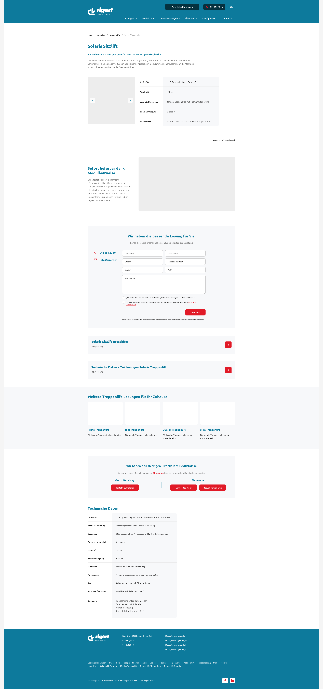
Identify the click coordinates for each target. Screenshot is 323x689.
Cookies (153, 662)
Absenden (195, 312)
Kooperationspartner (208, 662)
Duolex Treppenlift (174, 429)
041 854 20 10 (216, 7)
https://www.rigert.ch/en (176, 640)
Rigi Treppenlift (134, 429)
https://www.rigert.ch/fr (176, 645)
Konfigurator (209, 18)
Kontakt (228, 18)
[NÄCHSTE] (130, 100)
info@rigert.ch (128, 640)
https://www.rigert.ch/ (175, 636)
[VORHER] (92, 100)
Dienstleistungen (168, 18)
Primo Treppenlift (98, 429)
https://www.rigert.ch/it (175, 649)
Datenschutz (114, 662)
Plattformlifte (189, 662)
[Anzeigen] (136, 18)
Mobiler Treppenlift (128, 666)
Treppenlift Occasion (173, 666)
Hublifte (223, 662)
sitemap (163, 662)
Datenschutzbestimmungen (175, 319)
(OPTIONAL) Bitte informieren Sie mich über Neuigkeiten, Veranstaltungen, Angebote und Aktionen (160, 298)
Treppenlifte (114, 35)
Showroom (158, 472)
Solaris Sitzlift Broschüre (109, 341)
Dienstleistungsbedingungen (195, 319)
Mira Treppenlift (210, 429)
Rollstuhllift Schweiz (108, 666)
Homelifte (92, 666)
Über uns (190, 18)
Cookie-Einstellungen (97, 662)
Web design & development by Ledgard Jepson (136, 680)
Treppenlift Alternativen (150, 666)
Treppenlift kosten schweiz (134, 662)
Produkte (147, 18)
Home (90, 35)
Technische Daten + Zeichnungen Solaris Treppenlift (129, 367)
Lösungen (129, 18)
